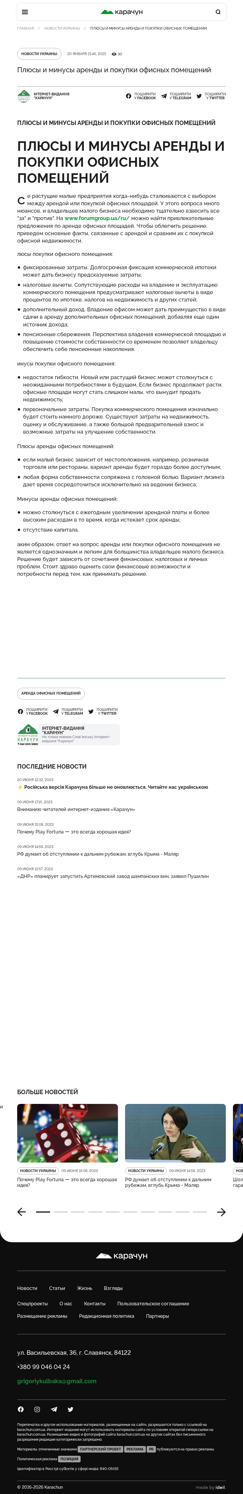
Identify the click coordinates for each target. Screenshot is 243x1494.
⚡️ (112, 787)
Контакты (94, 1304)
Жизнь (84, 1288)
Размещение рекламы (42, 1316)
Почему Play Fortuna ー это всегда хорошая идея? (74, 832)
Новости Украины (62, 28)
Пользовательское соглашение (153, 1304)
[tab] (43, 1212)
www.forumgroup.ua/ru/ (97, 218)
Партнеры (157, 1316)
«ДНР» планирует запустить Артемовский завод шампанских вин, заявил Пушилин (113, 876)
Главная (25, 28)
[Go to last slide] (23, 1212)
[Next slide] (219, 1212)
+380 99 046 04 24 (43, 1366)
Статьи (57, 1288)
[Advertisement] (121, 625)
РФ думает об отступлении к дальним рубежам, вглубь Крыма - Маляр (98, 854)
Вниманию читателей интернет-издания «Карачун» (76, 809)
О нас (66, 1304)
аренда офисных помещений (51, 693)
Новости (27, 1288)
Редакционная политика (106, 1316)
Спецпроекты (32, 1304)
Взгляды (113, 1288)
